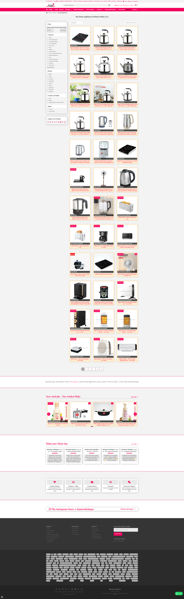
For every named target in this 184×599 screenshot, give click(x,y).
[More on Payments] (111, 482)
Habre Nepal (72, 594)
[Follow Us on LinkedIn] (55, 1)
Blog (94, 532)
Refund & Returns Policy (53, 536)
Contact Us (50, 541)
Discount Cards (96, 536)
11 (97, 369)
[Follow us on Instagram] (48, 1)
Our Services (96, 530)
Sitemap (82, 592)
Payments (49, 532)
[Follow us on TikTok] (60, 1)
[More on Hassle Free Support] (129, 482)
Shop (50, 12)
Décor (54, 12)
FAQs (48, 529)
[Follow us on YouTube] (57, 1)
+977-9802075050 (119, 541)
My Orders (75, 532)
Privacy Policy (50, 539)
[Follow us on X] (52, 1)
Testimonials (96, 534)
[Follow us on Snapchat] (53, 1)
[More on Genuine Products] (55, 482)
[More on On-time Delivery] (92, 482)
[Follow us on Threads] (50, 1)
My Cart (75, 530)
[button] (128, 5)
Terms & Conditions (52, 538)
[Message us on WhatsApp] (58, 1)
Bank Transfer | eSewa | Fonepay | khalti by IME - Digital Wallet (115, 594)
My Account (76, 529)
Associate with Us (97, 538)
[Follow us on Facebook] (47, 1)
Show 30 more (50, 67)
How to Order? (50, 530)
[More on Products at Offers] (73, 482)
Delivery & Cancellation (53, 534)
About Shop (95, 529)
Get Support (76, 534)
